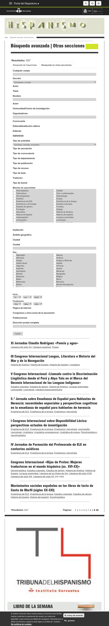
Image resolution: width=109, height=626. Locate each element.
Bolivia (19, 284)
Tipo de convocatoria (23, 153)
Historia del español (64, 214)
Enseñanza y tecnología (26, 204)
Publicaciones (20, 317)
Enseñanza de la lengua (66, 201)
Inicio (6, 37)
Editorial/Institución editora (26, 126)
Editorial (17, 131)
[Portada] (54, 25)
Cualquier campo (21, 70)
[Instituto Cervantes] (19, 10)
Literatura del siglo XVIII (80, 473)
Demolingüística (23, 196)
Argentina (20, 265)
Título (15, 91)
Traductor (18, 177)
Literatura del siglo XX (21, 347)
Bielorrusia (20, 281)
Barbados (20, 276)
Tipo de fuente (20, 182)
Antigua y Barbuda (64, 260)
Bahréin (19, 273)
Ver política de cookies (21, 624)
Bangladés (60, 273)
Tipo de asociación (22, 148)
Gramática (20, 212)
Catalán (59, 190)
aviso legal (37, 621)
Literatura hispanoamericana (48, 389)
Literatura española (42, 347)
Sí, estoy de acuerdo (73, 615)
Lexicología (61, 220)
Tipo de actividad (21, 140)
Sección (17, 78)
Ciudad (16, 239)
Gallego (59, 209)
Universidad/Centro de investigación (31, 108)
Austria (59, 268)
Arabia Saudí (21, 263)
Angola (19, 260)
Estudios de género (24, 206)
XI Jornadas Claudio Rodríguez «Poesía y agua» (44, 343)
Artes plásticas (22, 190)
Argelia (59, 263)
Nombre (17, 95)
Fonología (20, 209)
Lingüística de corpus (70, 432)
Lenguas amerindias (65, 217)
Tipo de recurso (21, 168)
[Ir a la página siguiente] (95, 509)
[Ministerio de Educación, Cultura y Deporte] (92, 10)
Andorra (59, 257)
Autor (15, 86)
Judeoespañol (22, 217)
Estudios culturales (64, 204)
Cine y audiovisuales (65, 193)
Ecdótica (19, 198)
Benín (58, 279)
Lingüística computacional (46, 432)
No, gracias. (69, 620)
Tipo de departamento (24, 158)
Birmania (60, 281)
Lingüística (75, 364)
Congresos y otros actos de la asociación (34, 312)
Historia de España (24, 214)
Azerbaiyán (21, 271)
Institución (18, 229)
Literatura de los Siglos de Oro (53, 473)
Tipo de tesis (19, 172)
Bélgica (59, 276)
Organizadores (20, 113)
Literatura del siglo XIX (21, 476)
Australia (20, 268)
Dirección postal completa (26, 322)
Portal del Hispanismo (26, 4)
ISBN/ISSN (18, 135)
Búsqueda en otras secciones (56, 64)
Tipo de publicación (23, 163)
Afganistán (20, 255)
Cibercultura (21, 193)
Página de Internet (22, 307)
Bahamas (60, 271)
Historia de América (64, 212)
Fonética (60, 206)
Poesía (55, 347)
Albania (59, 255)
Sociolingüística (57, 497)
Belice (18, 279)
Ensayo (59, 198)
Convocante (19, 121)
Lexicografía (21, 220)
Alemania (20, 257)
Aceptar (18, 333)
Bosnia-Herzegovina (64, 284)
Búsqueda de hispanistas (25, 64)
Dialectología (61, 196)
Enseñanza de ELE (24, 201)
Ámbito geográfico (22, 234)
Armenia (59, 265)
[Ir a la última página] (97, 509)
